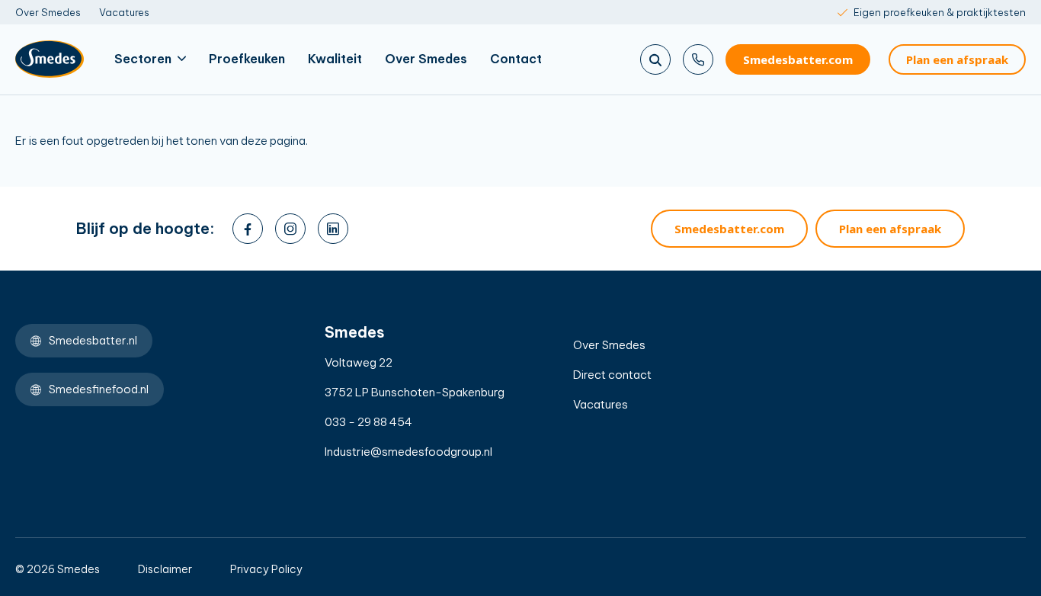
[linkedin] (333, 228)
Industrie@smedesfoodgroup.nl (408, 451)
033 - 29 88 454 (368, 422)
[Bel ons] (698, 59)
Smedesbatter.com (798, 59)
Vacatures (124, 12)
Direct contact (612, 374)
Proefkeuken (247, 58)
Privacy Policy (266, 569)
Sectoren (142, 58)
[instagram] (290, 228)
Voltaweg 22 (358, 362)
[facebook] (247, 228)
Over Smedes (48, 12)
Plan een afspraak (957, 59)
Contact (516, 58)
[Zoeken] (655, 59)
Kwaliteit (335, 58)
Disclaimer (165, 569)
